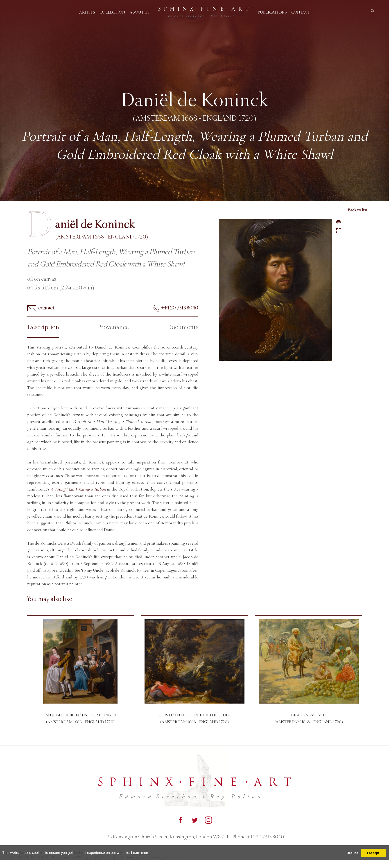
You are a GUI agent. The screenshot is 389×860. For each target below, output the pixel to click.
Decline (352, 853)
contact (45, 307)
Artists (87, 12)
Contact (300, 12)
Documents (182, 327)
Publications (272, 12)
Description (43, 327)
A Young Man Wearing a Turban (78, 489)
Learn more (140, 853)
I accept (373, 853)
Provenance (113, 327)
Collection (112, 12)
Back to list (357, 210)
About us (139, 12)
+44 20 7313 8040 (179, 307)
